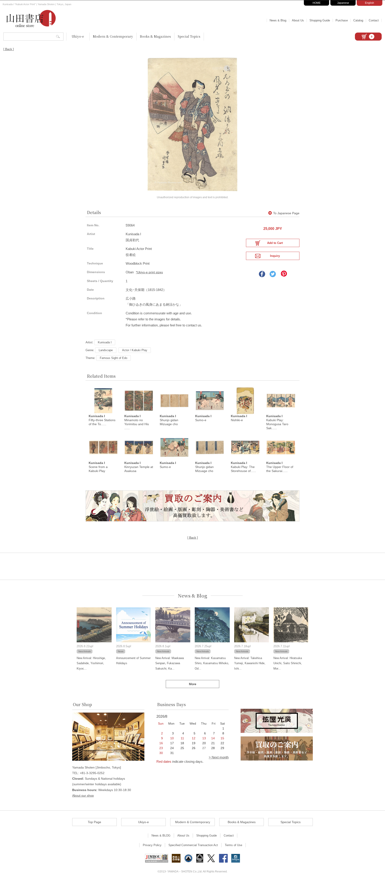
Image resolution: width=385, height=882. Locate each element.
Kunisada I (105, 342)
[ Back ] (8, 49)
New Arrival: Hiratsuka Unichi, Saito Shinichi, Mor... (287, 663)
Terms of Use (233, 845)
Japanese (343, 2)
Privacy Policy (152, 845)
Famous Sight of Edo (113, 358)
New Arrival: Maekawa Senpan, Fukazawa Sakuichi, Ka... (169, 663)
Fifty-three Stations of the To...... (102, 420)
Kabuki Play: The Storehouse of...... (243, 467)
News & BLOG (161, 835)
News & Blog (278, 20)
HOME (317, 2)
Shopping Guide (319, 20)
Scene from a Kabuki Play (98, 467)
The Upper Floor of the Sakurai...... (279, 467)
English (369, 2)
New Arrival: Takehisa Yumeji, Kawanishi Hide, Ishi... (249, 663)
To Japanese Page (286, 213)
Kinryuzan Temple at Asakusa (138, 467)
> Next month (219, 757)
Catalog (358, 20)
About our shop (83, 795)
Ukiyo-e (78, 36)
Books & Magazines (155, 36)
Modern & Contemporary (113, 36)
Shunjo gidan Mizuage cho (169, 420)
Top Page (94, 822)
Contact (374, 20)
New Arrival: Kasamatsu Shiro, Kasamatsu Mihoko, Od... (212, 663)
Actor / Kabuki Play (134, 350)
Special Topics (189, 36)
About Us (298, 20)
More (192, 684)
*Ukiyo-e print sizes (149, 272)
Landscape (106, 350)
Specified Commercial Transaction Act (193, 845)
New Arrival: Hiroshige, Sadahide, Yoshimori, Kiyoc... (91, 663)
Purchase (342, 20)
